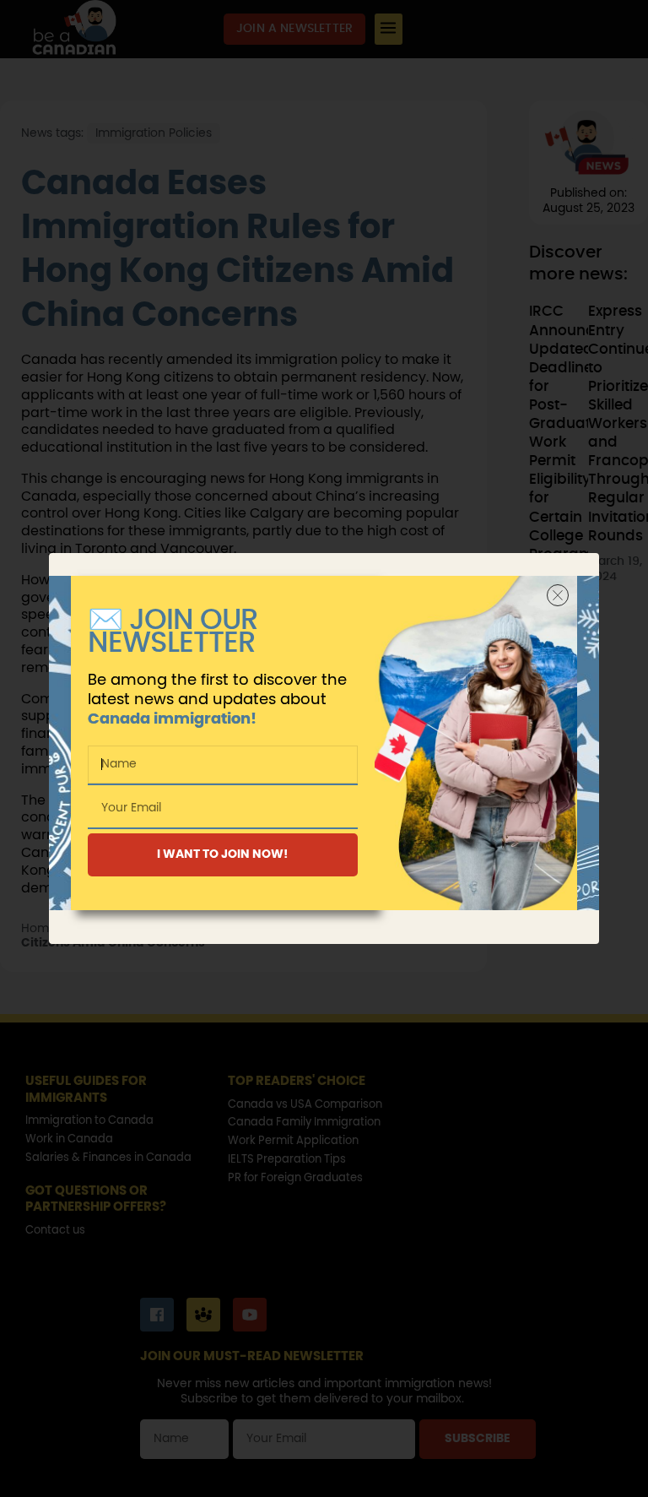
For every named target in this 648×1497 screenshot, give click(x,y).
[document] (324, 748)
